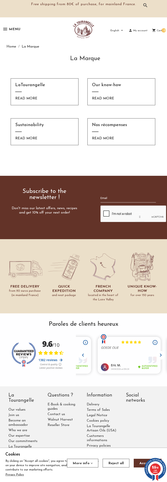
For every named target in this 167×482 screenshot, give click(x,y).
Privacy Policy (14, 474)
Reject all (116, 463)
